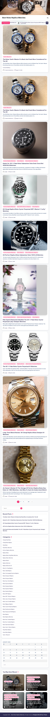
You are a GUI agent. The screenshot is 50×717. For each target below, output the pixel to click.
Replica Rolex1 (20, 371)
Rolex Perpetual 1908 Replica (9, 619)
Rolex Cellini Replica (7, 578)
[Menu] (47, 17)
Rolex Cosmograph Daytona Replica (11, 580)
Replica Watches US (7, 573)
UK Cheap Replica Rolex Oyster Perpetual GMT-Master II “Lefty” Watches (21, 530)
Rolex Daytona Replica (8, 591)
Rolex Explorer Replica (7, 598)
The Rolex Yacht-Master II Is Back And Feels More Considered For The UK (20, 524)
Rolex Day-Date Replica (31, 493)
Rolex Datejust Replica (31, 437)
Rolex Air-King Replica (8, 575)
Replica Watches (6, 570)
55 (28, 509)
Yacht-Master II (7, 115)
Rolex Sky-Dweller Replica (8, 629)
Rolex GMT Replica (7, 601)
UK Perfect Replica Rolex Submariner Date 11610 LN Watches (23, 262)
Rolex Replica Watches (8, 624)
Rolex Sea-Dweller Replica (9, 627)
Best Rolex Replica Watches (13, 18)
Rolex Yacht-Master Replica (9, 634)
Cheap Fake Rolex (7, 547)
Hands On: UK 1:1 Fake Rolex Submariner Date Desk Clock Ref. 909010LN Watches (22, 527)
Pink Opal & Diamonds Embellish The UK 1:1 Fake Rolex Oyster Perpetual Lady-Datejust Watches (24, 537)
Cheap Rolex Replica (7, 550)
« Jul (4, 672)
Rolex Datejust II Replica (8, 583)
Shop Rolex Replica (7, 637)
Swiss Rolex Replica (7, 639)
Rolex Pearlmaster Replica (8, 616)
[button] (7, 75)
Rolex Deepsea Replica (8, 593)
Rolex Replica (20, 64)
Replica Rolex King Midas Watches (10, 562)
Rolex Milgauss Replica (8, 611)
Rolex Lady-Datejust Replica (24, 324)
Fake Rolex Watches (7, 555)
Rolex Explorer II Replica (8, 596)
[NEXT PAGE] (32, 509)
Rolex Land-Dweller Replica (9, 609)
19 (16, 662)
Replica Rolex (6, 560)
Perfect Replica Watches (9, 64)
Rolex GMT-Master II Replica (24, 214)
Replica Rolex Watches (8, 565)
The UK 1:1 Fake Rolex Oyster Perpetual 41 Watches (20, 374)
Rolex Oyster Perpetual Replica (33, 371)
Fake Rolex (5, 552)
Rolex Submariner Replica (32, 64)
